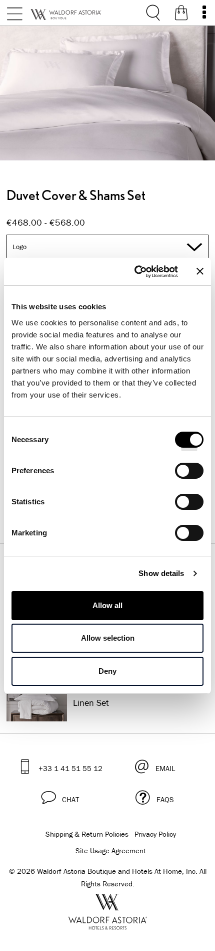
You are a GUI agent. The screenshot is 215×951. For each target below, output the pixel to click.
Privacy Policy (155, 834)
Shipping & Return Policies (87, 834)
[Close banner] (200, 271)
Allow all (107, 605)
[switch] (189, 474)
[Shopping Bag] (181, 15)
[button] (60, 797)
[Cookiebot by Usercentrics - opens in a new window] (135, 271)
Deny (107, 671)
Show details (161, 573)
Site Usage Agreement (111, 850)
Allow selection (107, 638)
